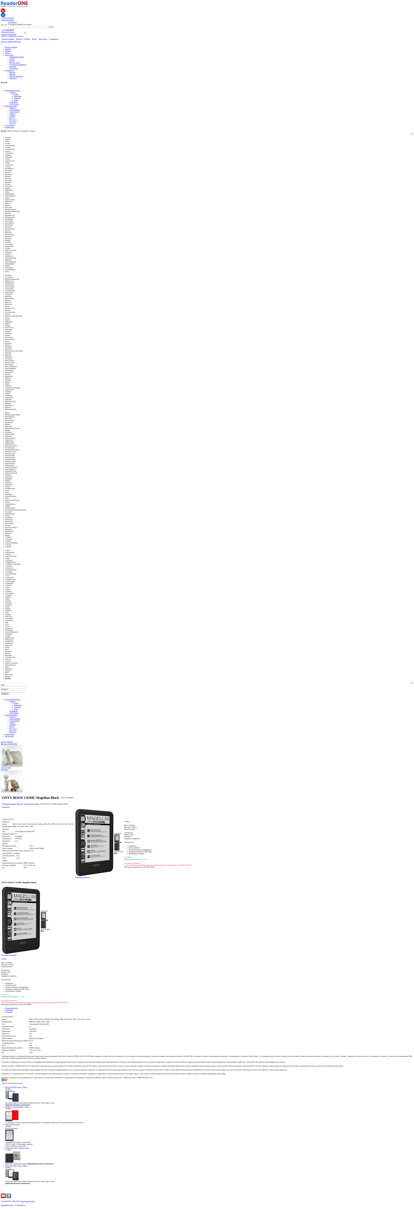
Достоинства (129, 842)
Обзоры (27, 39)
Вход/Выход (12, 22)
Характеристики (11, 1008)
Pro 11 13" (13, 119)
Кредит (12, 61)
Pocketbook (13, 102)
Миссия (12, 72)
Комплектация (129, 829)
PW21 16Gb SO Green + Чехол (16, 1087)
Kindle (16, 94)
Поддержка (13, 68)
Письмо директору (16, 76)
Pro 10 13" (13, 121)
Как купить (43, 39)
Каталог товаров (8, 39)
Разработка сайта (7, 1205)
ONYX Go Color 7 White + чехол (17, 1148)
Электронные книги (12, 90)
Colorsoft (17, 98)
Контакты (17, 41)
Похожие (8, 1012)
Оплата (12, 59)
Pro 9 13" (12, 123)
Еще (24, 131)
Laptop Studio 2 (14, 110)
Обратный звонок (7, 20)
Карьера (12, 74)
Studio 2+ (12, 108)
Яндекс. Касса (14, 63)
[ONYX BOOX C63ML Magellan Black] (116, 841)
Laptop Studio (14, 112)
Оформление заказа (16, 57)
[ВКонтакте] (3, 1080)
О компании (53, 39)
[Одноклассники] (6, 1080)
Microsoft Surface (11, 106)
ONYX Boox (14, 104)
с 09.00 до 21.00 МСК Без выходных (12, 36)
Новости (19, 39)
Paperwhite (17, 96)
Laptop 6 (12, 116)
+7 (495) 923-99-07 (7, 18)
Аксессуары (9, 125)
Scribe (16, 100)
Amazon (12, 92)
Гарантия (12, 67)
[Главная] (5, 804)
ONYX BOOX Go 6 (12, 1124)
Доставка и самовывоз (17, 65)
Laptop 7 (12, 114)
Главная (13, 804)
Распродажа (9, 127)
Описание (9, 1010)
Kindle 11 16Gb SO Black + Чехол (17, 1107)
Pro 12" (12, 118)
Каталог (20, 804)
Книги (34, 39)
